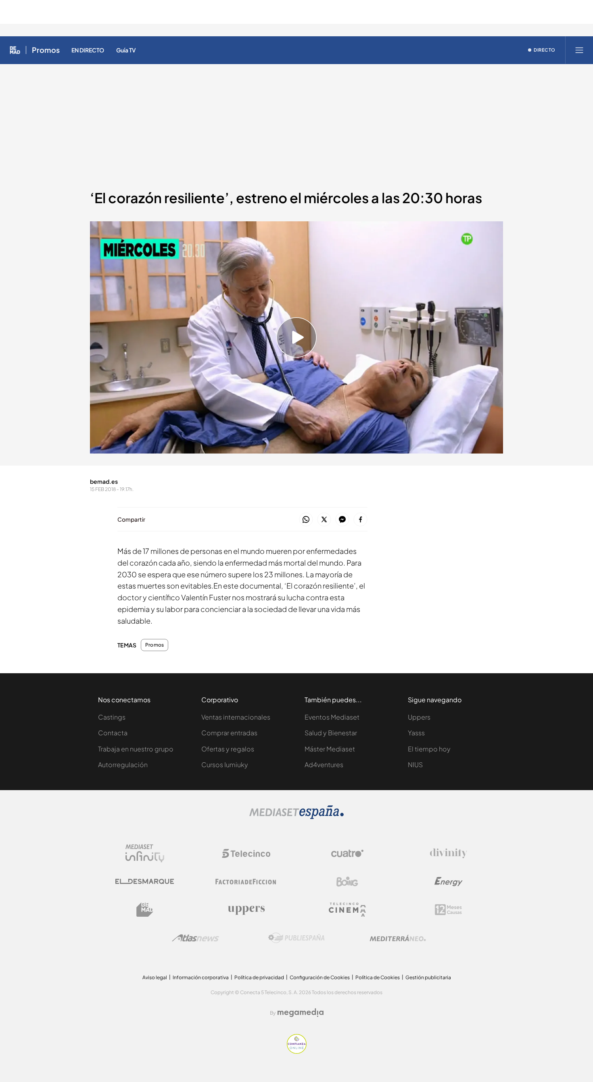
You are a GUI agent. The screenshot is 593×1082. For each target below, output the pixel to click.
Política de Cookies (377, 977)
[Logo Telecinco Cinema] (347, 909)
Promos (46, 50)
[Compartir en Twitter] (324, 519)
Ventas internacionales (235, 717)
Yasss (416, 732)
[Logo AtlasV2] (195, 938)
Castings (111, 717)
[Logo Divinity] (448, 853)
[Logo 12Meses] (448, 909)
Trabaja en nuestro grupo (135, 749)
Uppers (419, 717)
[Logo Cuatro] (347, 853)
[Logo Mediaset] (296, 817)
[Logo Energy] (448, 882)
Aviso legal (154, 977)
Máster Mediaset (330, 749)
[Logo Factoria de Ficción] (246, 882)
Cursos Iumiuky (224, 764)
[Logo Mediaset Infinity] (144, 853)
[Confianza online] (297, 1051)
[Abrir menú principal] (579, 50)
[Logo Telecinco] (246, 853)
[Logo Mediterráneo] (398, 938)
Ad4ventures (324, 764)
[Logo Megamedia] (301, 1013)
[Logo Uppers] (246, 910)
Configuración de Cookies (320, 977)
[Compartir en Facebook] (360, 519)
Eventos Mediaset (332, 717)
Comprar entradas (229, 732)
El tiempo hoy (429, 749)
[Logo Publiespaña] (296, 938)
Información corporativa (201, 977)
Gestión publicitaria (428, 977)
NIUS (415, 764)
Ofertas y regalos (227, 749)
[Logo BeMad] (144, 910)
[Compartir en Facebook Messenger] (342, 519)
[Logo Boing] (347, 882)
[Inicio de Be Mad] (15, 50)
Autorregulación (123, 764)
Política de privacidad (259, 977)
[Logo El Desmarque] (144, 881)
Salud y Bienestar (331, 732)
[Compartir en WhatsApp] (306, 519)
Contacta (112, 732)
